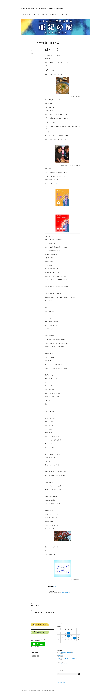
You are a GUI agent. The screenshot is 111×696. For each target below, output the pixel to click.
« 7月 (62, 643)
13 (68, 635)
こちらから (56, 183)
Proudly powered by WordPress (48, 690)
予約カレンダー (68, 14)
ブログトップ (60, 14)
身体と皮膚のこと (61, 661)
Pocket (54, 586)
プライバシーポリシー (61, 682)
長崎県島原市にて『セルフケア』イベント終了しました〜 (68, 658)
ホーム (22, 14)
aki (31, 50)
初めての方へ (28, 14)
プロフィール (44, 14)
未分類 (32, 53)
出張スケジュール (52, 14)
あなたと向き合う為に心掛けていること (65, 663)
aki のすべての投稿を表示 (66, 592)
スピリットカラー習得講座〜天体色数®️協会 (65, 652)
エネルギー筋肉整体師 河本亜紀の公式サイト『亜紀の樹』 (43, 9)
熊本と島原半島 (60, 655)
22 (74, 637)
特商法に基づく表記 (60, 680)
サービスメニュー (36, 14)
